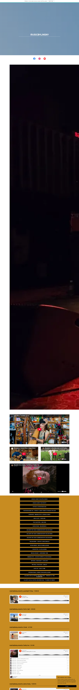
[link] (34, 58)
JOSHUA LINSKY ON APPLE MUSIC (39, 499)
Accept (67, 686)
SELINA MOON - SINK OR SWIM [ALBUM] (39, 545)
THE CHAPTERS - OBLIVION (39, 522)
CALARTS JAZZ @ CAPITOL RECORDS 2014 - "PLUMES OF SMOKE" (39, 580)
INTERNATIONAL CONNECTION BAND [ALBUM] (39, 572)
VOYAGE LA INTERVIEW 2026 (39, 506)
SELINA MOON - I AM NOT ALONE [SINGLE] (39, 541)
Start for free (51, 1)
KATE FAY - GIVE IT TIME (39, 568)
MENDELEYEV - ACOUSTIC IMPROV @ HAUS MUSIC (39, 556)
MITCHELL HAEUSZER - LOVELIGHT (39, 560)
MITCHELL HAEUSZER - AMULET (39, 564)
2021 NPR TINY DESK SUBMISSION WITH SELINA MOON (39, 533)
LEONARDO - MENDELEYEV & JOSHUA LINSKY (39, 514)
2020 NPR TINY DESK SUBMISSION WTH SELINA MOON (39, 537)
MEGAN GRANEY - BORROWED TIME (39, 553)
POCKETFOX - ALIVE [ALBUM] (39, 549)
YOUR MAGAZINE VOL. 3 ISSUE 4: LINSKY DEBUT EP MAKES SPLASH (39, 510)
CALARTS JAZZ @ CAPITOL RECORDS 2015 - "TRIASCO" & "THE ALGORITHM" (39, 576)
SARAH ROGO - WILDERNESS (39, 526)
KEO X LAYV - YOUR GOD (39, 518)
